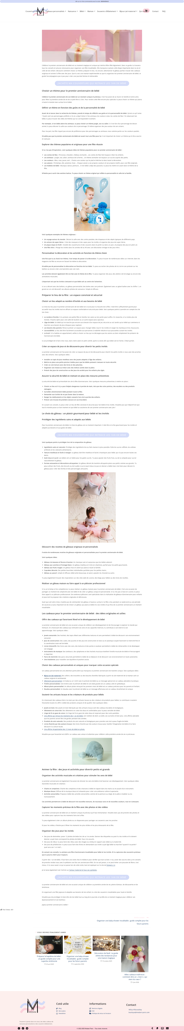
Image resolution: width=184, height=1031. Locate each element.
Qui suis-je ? (144, 11)
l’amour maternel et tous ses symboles (83, 870)
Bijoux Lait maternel (128, 11)
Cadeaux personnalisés (55, 11)
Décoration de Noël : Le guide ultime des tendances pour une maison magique (106, 955)
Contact (155, 11)
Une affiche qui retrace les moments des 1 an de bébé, (63, 716)
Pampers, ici (110, 865)
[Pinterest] (27, 1028)
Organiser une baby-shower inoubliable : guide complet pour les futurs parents (78, 958)
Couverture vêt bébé (34, 11)
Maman (90, 11)
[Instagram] (19, 1028)
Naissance (72, 11)
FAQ (163, 11)
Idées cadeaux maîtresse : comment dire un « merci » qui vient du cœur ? (135, 977)
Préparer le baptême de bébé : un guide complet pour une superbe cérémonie (49, 958)
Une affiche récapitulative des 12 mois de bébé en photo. (64, 729)
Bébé (82, 11)
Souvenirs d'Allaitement (106, 11)
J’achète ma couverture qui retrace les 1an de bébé (92, 83)
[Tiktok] (23, 1028)
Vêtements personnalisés (53, 681)
